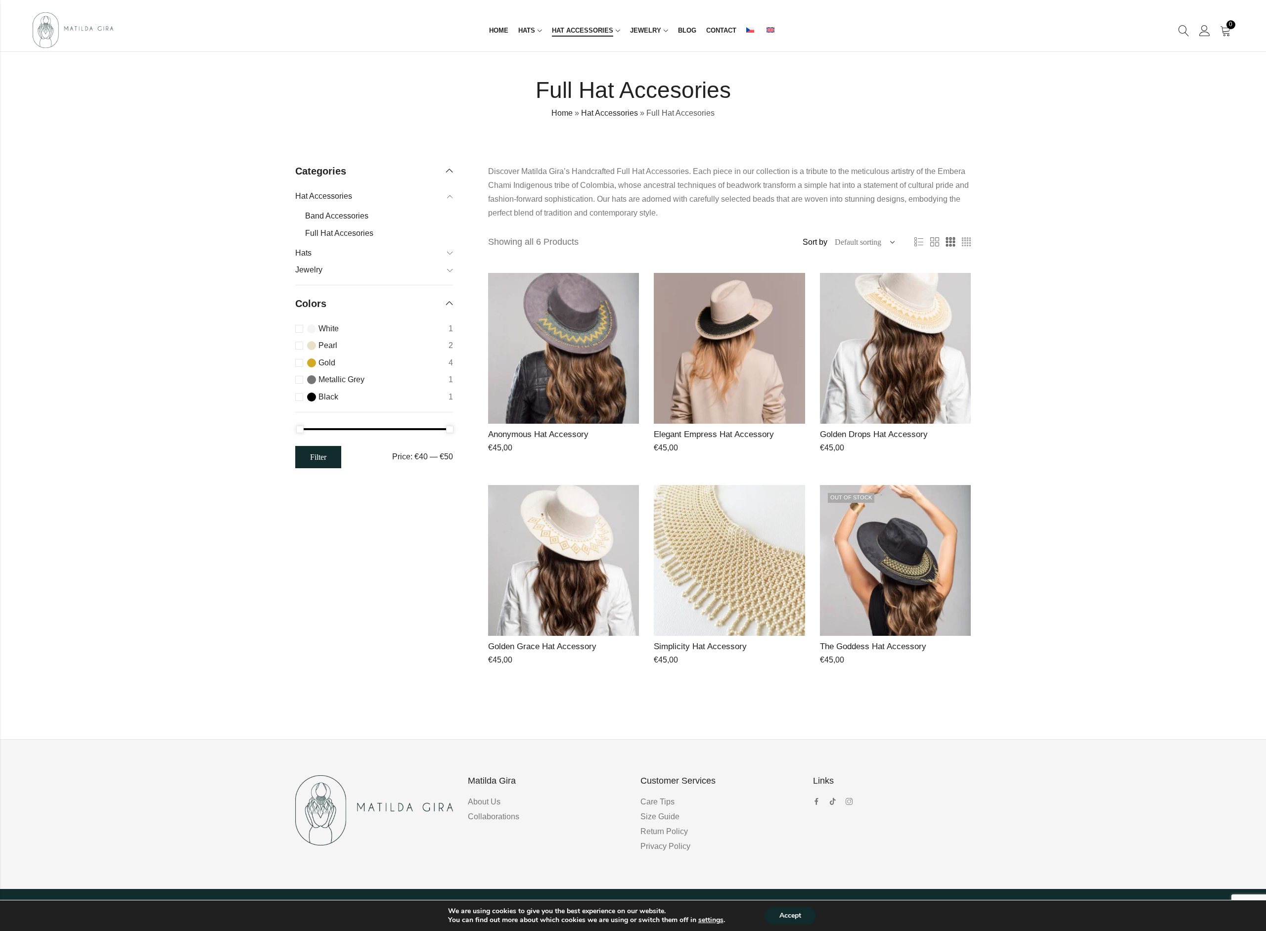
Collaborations (493, 816)
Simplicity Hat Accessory (700, 646)
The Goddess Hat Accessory (873, 646)
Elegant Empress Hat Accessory (714, 434)
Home (562, 113)
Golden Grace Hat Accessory (542, 646)
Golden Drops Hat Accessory (874, 434)
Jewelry (308, 270)
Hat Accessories (609, 113)
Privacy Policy (665, 846)
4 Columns (966, 242)
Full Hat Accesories (339, 233)
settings (710, 920)
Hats (303, 253)
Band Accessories (336, 216)
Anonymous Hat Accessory (538, 434)
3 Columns (950, 242)
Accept (790, 915)
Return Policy (664, 831)
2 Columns (934, 242)
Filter (318, 457)
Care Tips (657, 802)
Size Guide (659, 816)
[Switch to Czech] (751, 31)
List (918, 242)
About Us (484, 802)
